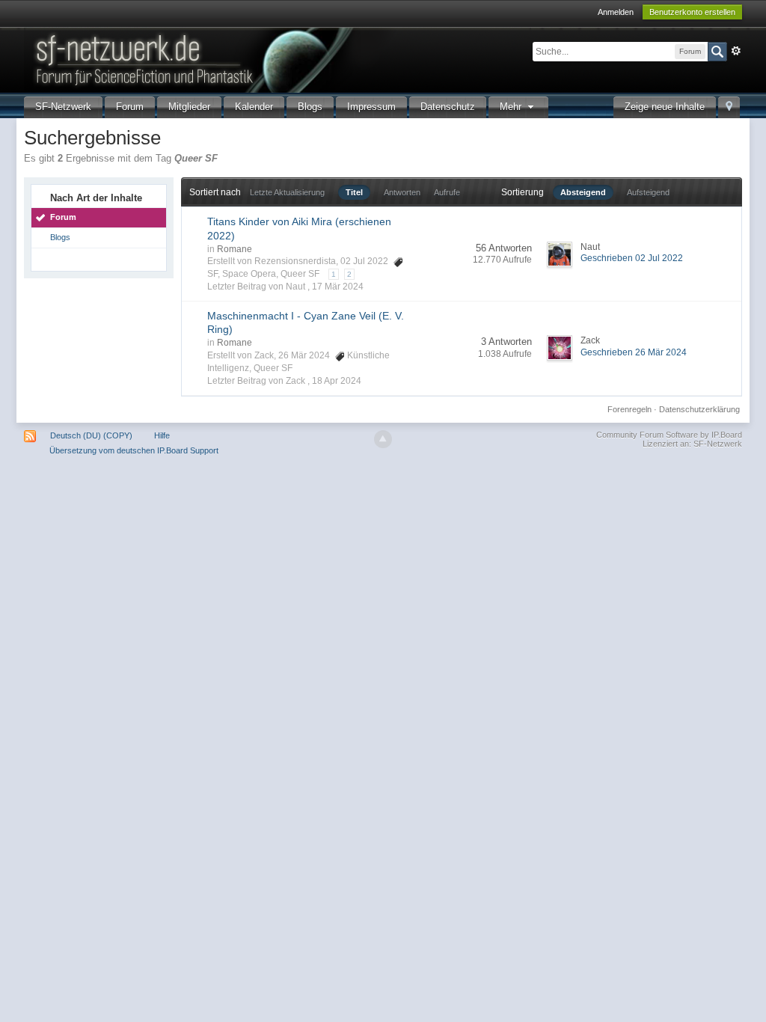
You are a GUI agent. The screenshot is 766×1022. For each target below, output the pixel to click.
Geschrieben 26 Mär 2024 (633, 352)
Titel (354, 192)
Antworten (402, 192)
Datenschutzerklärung (699, 409)
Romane (234, 249)
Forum (130, 106)
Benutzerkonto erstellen (692, 11)
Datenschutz (447, 106)
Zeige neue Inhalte (665, 106)
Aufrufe (447, 192)
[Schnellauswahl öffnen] (729, 107)
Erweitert (736, 51)
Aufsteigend (648, 192)
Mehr (512, 106)
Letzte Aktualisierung (287, 192)
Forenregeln (629, 409)
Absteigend (583, 192)
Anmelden (616, 11)
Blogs (310, 106)
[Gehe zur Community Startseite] (277, 58)
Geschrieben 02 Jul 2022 (631, 258)
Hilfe (162, 435)
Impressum (371, 106)
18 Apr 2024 (336, 381)
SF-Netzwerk (63, 106)
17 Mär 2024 (338, 286)
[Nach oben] (383, 439)
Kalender (254, 106)
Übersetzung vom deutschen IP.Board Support (133, 450)
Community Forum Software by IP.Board (669, 434)
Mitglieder (189, 106)
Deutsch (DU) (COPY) (91, 435)
